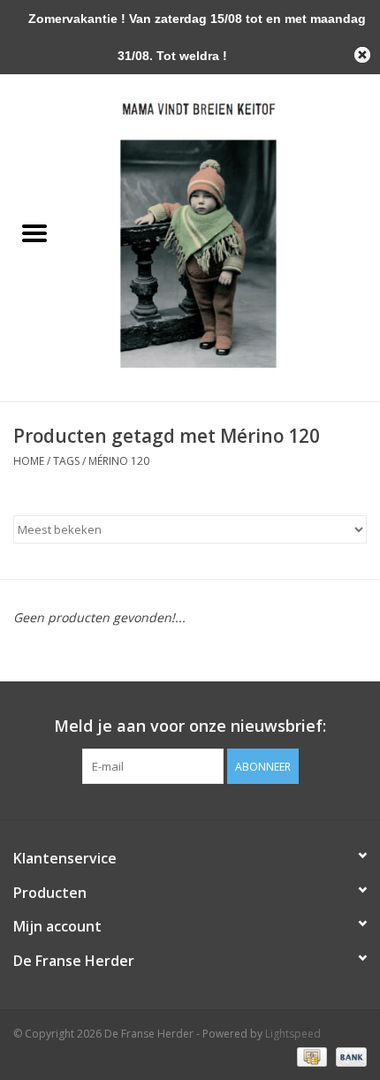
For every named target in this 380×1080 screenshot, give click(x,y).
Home (28, 460)
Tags (66, 460)
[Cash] (310, 1055)
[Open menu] (34, 232)
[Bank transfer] (348, 1055)
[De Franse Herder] (224, 233)
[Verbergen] (362, 54)
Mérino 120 (118, 460)
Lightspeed (293, 1033)
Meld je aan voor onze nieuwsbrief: (190, 726)
